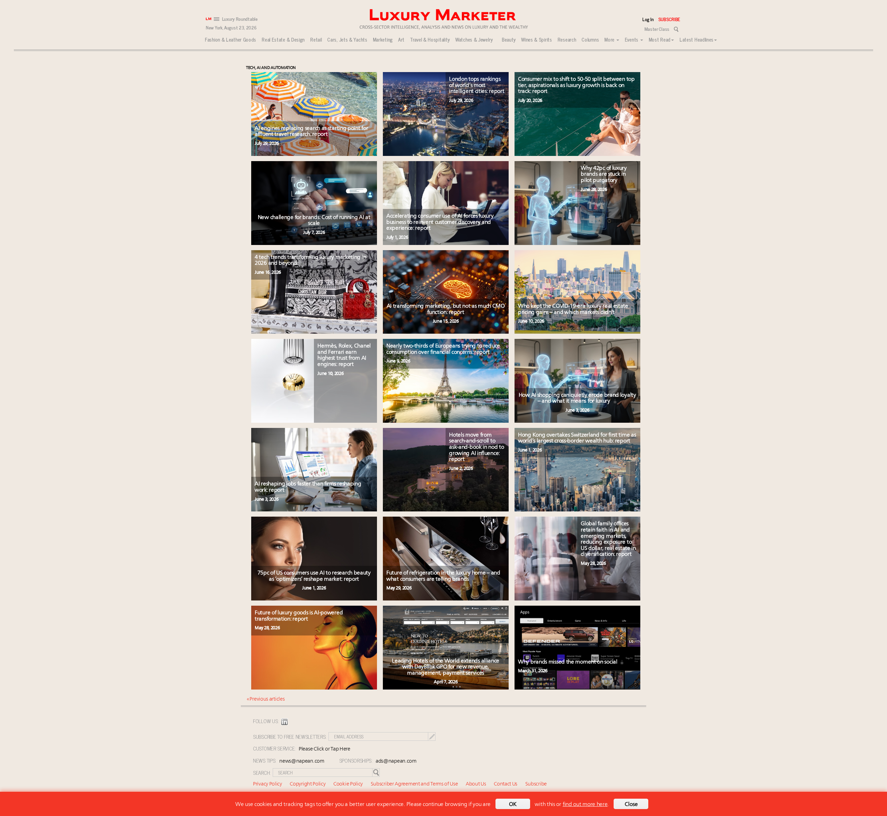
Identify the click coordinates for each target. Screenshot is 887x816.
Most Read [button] (659, 39)
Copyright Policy (307, 784)
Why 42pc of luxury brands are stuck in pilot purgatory (604, 174)
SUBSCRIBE (669, 19)
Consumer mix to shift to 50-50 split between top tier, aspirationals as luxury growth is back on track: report (576, 85)
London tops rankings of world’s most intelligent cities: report (476, 85)
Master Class (656, 29)
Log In (649, 19)
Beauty (509, 39)
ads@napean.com (396, 761)
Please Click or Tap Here (324, 749)
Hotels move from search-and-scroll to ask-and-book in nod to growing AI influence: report (476, 447)
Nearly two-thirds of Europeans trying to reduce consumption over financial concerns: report (443, 349)
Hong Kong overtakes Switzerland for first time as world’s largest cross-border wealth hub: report (577, 438)
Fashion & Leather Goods (230, 39)
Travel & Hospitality (430, 39)
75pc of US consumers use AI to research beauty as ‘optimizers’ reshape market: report (314, 576)
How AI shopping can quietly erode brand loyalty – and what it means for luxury (577, 398)
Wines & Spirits (536, 39)
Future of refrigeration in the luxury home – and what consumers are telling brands (443, 576)
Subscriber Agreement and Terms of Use (414, 784)
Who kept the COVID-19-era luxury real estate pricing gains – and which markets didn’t (573, 309)
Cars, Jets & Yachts (347, 39)
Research (566, 39)
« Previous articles (265, 699)
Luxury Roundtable (240, 19)
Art (401, 39)
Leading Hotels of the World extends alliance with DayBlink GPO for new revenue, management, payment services (445, 667)
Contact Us (505, 784)
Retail (316, 39)
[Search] (676, 29)
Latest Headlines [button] (696, 39)
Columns (590, 39)
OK (513, 804)
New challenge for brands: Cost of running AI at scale (314, 221)
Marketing (383, 39)
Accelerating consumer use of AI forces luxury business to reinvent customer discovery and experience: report (440, 222)
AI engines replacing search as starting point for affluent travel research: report (311, 132)
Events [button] (632, 39)
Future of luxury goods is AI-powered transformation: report (299, 616)
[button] (217, 19)
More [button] (610, 39)
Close (631, 804)
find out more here (585, 804)
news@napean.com (301, 761)
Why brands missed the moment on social (568, 662)
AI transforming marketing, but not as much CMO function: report (446, 309)
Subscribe (536, 784)
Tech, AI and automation (271, 68)
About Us (476, 784)
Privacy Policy (267, 784)
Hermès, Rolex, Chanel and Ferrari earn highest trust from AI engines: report (344, 355)
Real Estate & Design (283, 39)
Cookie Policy (348, 784)
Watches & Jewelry (474, 39)
